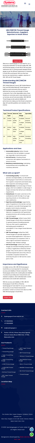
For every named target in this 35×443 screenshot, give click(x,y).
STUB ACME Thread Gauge (7, 368)
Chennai (30, 414)
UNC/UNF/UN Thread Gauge (25, 360)
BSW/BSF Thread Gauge (26, 367)
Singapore (10, 418)
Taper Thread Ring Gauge (7, 360)
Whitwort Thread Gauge (27, 356)
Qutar (19, 421)
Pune (3, 414)
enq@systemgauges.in (10, 328)
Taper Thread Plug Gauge (7, 355)
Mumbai (7, 414)
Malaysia (31, 418)
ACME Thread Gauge (8, 364)
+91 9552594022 (8, 321)
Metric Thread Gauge (26, 364)
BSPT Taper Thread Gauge (25, 349)
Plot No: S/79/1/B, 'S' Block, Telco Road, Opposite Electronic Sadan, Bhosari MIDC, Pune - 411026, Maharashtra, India (17, 335)
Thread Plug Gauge (7, 348)
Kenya (6, 418)
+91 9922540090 (8, 323)
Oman (23, 421)
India (20, 416)
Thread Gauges (24, 374)
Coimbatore (25, 414)
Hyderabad (16, 416)
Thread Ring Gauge (8, 351)
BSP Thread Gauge (25, 353)
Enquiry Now (17, 61)
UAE (18, 418)
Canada (21, 418)
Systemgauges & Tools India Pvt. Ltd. (14, 316)
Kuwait (16, 421)
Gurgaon (15, 414)
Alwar (11, 414)
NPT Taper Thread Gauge (7, 376)
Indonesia (26, 418)
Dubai (2, 418)
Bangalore (19, 414)
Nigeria (12, 421)
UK (15, 418)
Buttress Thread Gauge (9, 372)
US (13, 418)
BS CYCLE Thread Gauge (27, 371)
